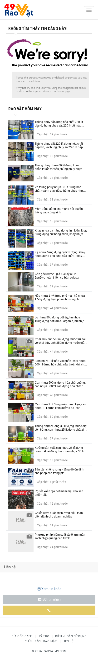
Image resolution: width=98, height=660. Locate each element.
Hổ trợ (43, 636)
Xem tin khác (51, 589)
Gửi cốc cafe (22, 636)
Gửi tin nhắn (51, 599)
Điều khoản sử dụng (70, 636)
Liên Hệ (68, 641)
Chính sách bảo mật (41, 641)
